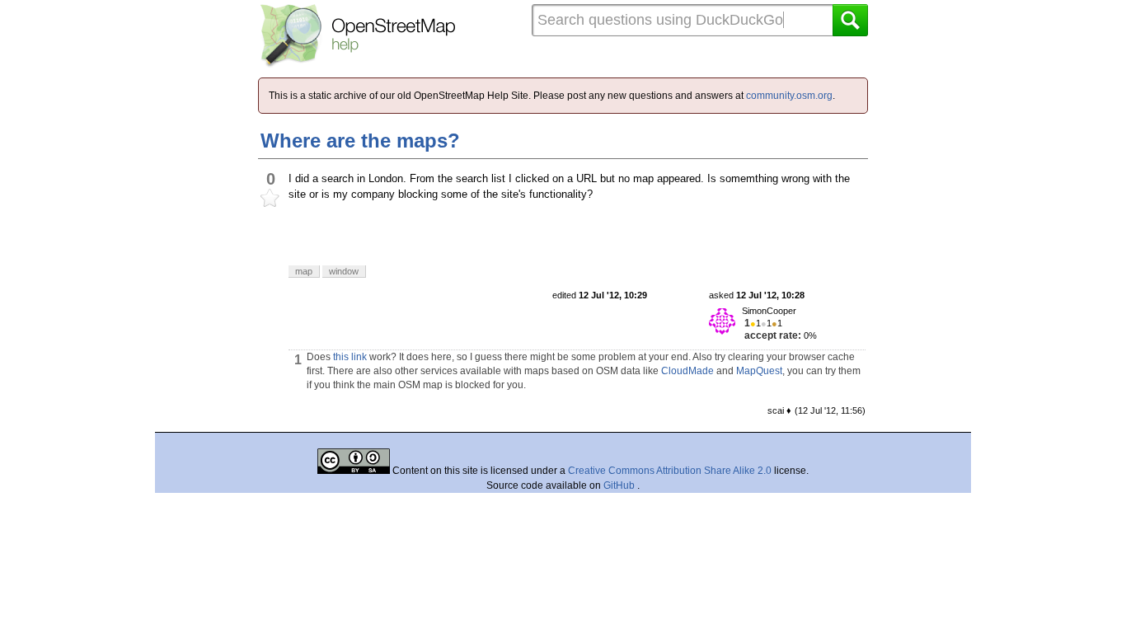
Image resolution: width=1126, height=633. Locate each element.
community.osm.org (789, 95)
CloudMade (687, 371)
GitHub (620, 485)
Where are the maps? (360, 140)
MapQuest (759, 371)
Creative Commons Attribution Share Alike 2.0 (670, 470)
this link (350, 357)
